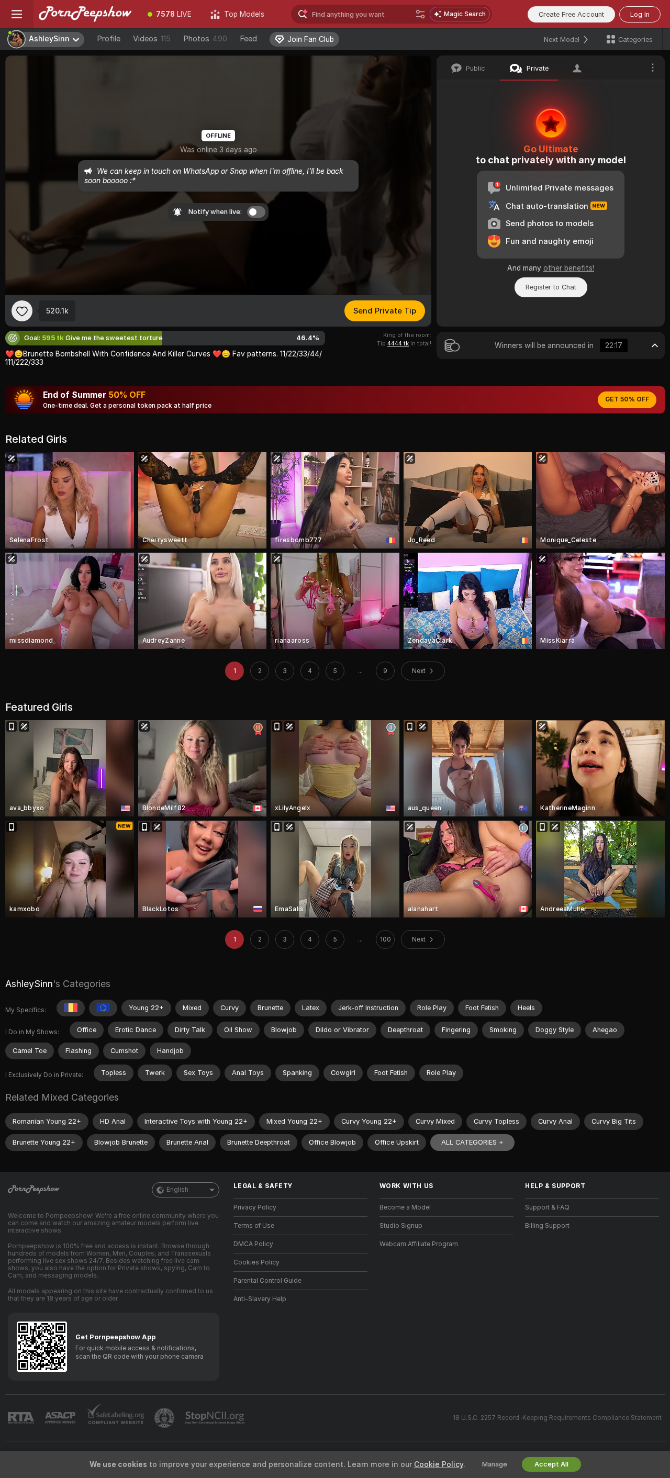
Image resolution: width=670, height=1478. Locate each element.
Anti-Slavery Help (259, 1299)
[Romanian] (71, 1008)
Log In (640, 14)
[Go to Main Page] (86, 14)
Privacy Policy (254, 1207)
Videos (152, 38)
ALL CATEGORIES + (472, 1142)
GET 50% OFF (627, 399)
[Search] (420, 14)
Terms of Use (253, 1225)
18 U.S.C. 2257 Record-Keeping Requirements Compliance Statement (557, 1417)
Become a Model (405, 1207)
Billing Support (547, 1225)
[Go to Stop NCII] (216, 1418)
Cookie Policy (438, 1464)
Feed (248, 38)
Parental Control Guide (267, 1280)
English (177, 1189)
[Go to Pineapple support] (165, 1418)
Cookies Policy (256, 1262)
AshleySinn (29, 983)
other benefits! (568, 268)
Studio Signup (400, 1225)
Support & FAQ (547, 1207)
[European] (103, 1008)
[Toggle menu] (17, 14)
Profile (108, 38)
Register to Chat (551, 287)
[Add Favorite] (22, 310)
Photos (205, 38)
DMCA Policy (253, 1244)
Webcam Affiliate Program (418, 1244)
